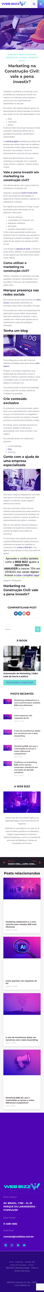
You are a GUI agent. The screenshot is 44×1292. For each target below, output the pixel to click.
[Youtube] (24, 1245)
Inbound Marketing (27, 54)
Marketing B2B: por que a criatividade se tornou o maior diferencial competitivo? (20, 1100)
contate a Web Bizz (24, 547)
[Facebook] (18, 1245)
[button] (16, 613)
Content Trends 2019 (28, 193)
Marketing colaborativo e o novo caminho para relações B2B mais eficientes (27, 702)
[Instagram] (12, 1245)
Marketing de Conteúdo (17, 57)
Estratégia (13, 54)
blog (9, 449)
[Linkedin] (5, 1245)
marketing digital (11, 141)
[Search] (38, 629)
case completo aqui (27, 575)
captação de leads (23, 249)
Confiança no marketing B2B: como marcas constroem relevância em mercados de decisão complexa (26, 767)
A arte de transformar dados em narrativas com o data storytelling (27, 733)
